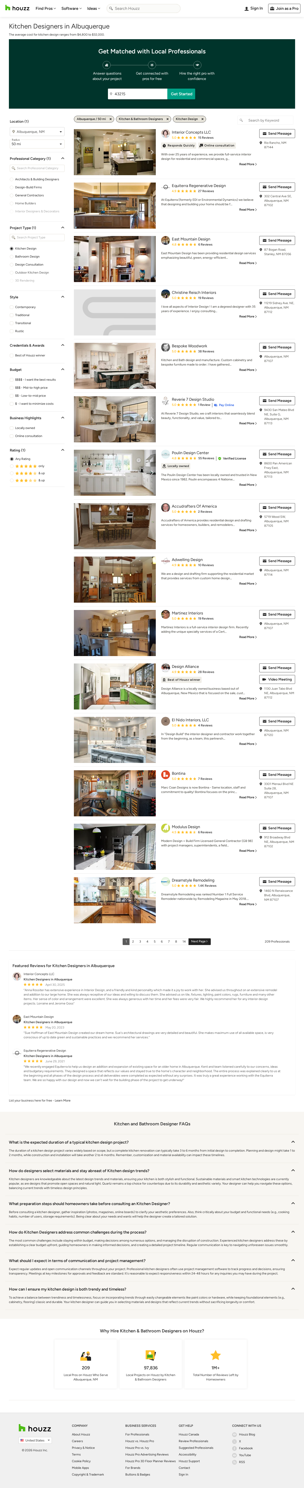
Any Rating (22, 459)
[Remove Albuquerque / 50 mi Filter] (111, 119)
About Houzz (81, 1434)
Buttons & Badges (137, 1474)
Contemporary (25, 307)
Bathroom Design (27, 256)
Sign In (183, 1474)
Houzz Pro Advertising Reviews (147, 1454)
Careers (77, 1441)
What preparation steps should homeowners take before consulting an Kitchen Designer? (89, 1203)
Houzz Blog (247, 1434)
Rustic (19, 331)
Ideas (92, 8)
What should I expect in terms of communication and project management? (77, 1260)
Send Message (280, 133)
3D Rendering (24, 281)
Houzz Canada (189, 1434)
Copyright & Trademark (88, 1474)
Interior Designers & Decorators (37, 211)
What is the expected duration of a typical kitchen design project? (69, 1142)
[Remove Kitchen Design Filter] (203, 119)
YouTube (245, 1455)
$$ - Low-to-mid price (30, 396)
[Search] (111, 8)
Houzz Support (189, 1461)
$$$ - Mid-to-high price (31, 388)
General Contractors (29, 195)
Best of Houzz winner (30, 355)
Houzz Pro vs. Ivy (137, 1448)
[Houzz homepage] (17, 8)
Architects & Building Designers (37, 179)
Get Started (182, 93)
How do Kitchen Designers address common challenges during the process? (77, 1232)
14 (184, 941)
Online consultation (28, 436)
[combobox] (143, 8)
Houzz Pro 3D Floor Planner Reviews (150, 1461)
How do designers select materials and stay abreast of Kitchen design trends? (79, 1170)
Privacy (77, 1448)
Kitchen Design (25, 248)
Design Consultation (29, 264)
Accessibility (187, 1454)
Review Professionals (193, 1441)
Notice (90, 1448)
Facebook (246, 1448)
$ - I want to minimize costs (34, 404)
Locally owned (25, 428)
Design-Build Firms (28, 187)
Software (69, 8)
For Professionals (137, 1434)
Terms (76, 1454)
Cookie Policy (81, 1461)
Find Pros (44, 8)
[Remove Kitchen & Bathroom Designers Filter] (168, 119)
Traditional (22, 315)
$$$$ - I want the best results (35, 380)
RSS (242, 1462)
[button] (232, 458)
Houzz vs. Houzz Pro (139, 1441)
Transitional (23, 323)
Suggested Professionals (196, 1448)
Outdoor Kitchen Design (32, 272)
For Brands (132, 1468)
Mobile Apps (80, 1468)
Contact (184, 1468)
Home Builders (25, 203)
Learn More (63, 1100)
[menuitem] (46, 8)
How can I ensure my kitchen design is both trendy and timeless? (67, 1289)
